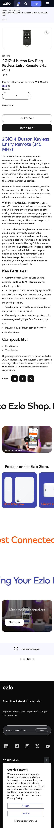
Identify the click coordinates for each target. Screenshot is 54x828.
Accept (25, 805)
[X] (37, 746)
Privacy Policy (14, 798)
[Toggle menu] (46, 760)
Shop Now (14, 622)
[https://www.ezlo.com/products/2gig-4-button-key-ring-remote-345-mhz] (15, 378)
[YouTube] (47, 746)
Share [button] (5, 378)
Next (4, 19)
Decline (26, 813)
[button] (20, 659)
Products (14, 10)
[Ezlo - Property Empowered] (8, 688)
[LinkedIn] (6, 746)
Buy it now (27, 127)
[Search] (25, 3)
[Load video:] (27, 439)
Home (4, 10)
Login (36, 4)
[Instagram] (27, 746)
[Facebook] (16, 746)
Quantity (6, 89)
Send (42, 730)
